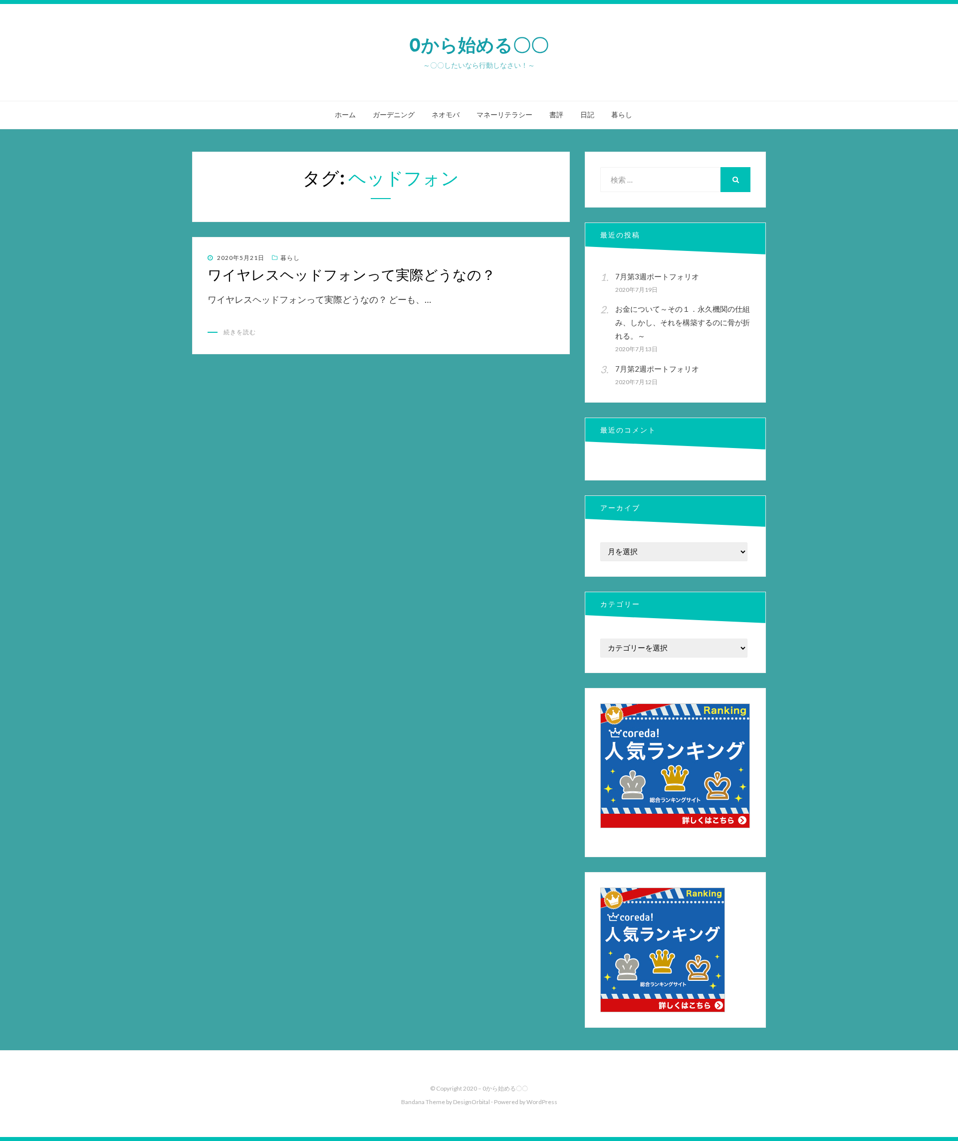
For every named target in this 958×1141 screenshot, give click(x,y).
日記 (587, 114)
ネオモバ (446, 114)
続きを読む (240, 332)
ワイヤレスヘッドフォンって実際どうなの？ (351, 275)
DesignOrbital (471, 1102)
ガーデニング (394, 114)
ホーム (345, 114)
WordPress (541, 1102)
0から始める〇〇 (479, 45)
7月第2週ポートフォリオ (657, 368)
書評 (556, 114)
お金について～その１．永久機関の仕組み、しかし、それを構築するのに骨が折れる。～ (682, 322)
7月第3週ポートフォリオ (657, 276)
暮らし (621, 114)
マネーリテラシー (504, 114)
